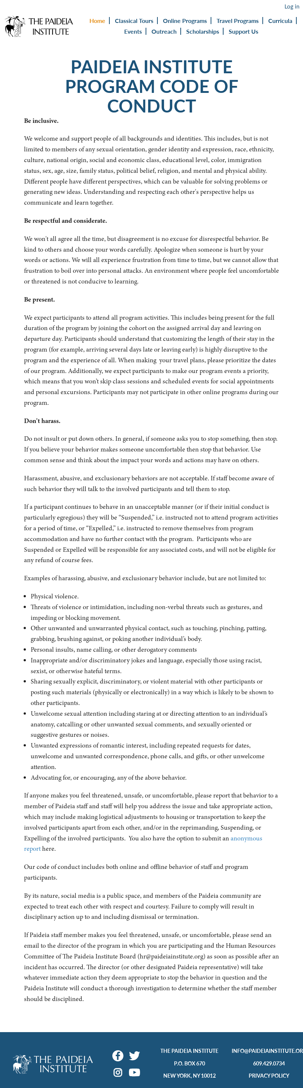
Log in (292, 6)
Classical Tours (134, 20)
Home (97, 20)
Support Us (243, 31)
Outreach (164, 31)
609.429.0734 (269, 1063)
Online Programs (185, 20)
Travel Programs (238, 20)
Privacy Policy (269, 1075)
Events (133, 31)
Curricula (280, 20)
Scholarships (202, 31)
